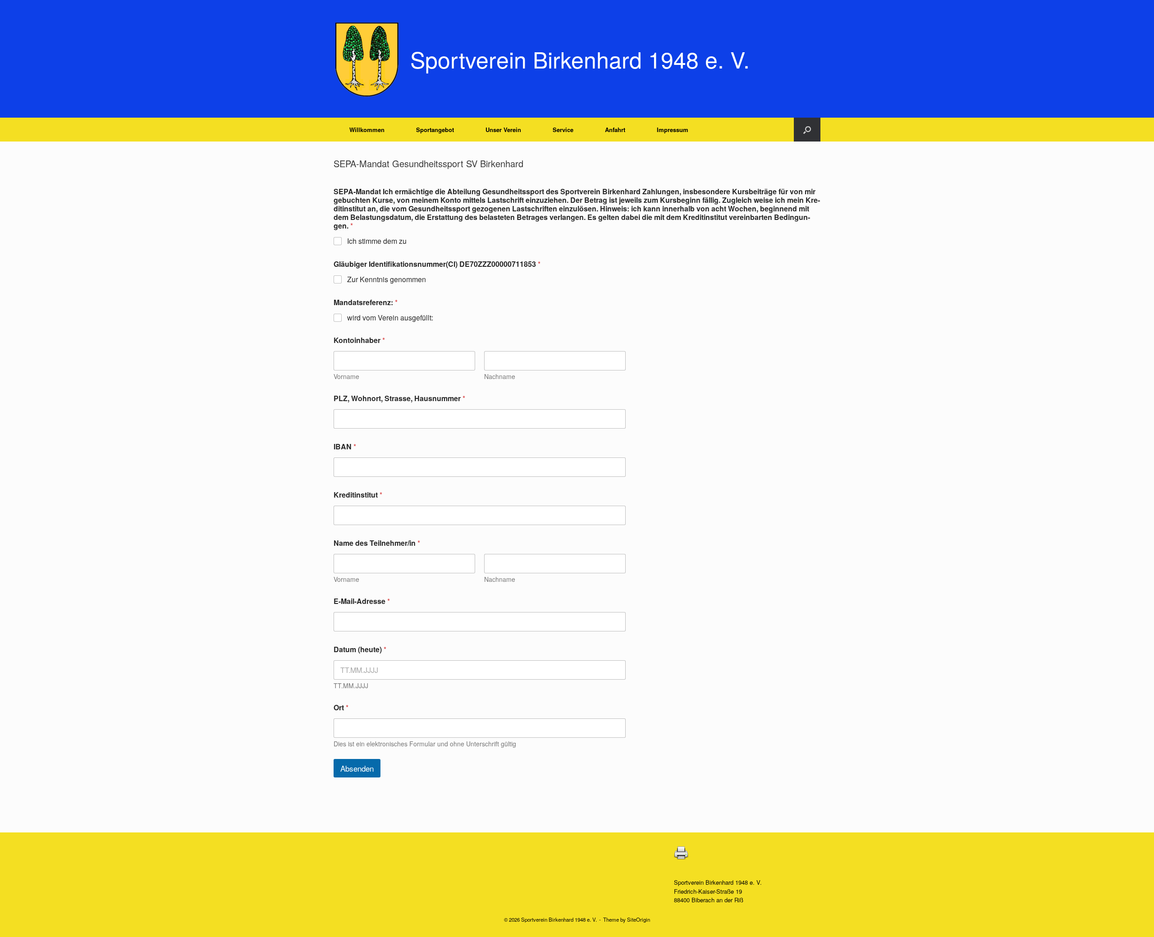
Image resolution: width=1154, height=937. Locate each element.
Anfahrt (615, 129)
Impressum (672, 129)
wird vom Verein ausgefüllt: (390, 318)
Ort (341, 707)
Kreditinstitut (358, 494)
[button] (807, 130)
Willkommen (367, 129)
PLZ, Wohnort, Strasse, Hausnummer (399, 398)
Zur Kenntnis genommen (386, 279)
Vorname (346, 376)
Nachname (499, 376)
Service (563, 129)
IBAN (345, 446)
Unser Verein (503, 129)
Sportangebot (435, 129)
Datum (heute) (360, 649)
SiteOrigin (638, 919)
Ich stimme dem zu (377, 241)
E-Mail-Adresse (362, 601)
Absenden (357, 768)
